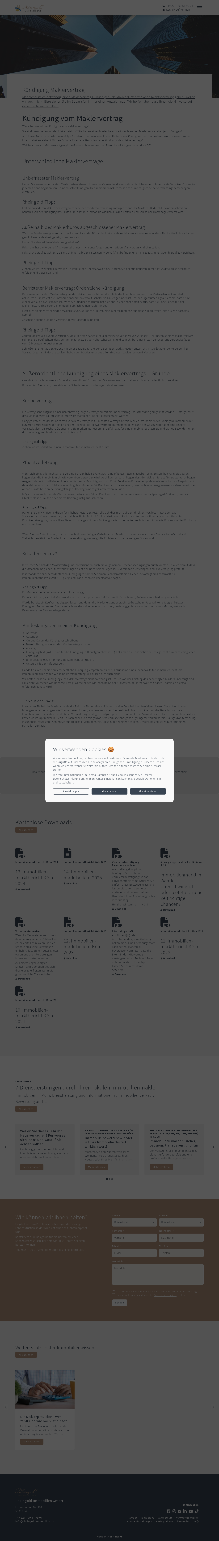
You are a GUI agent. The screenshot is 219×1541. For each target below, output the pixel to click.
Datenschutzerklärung (66, 778)
